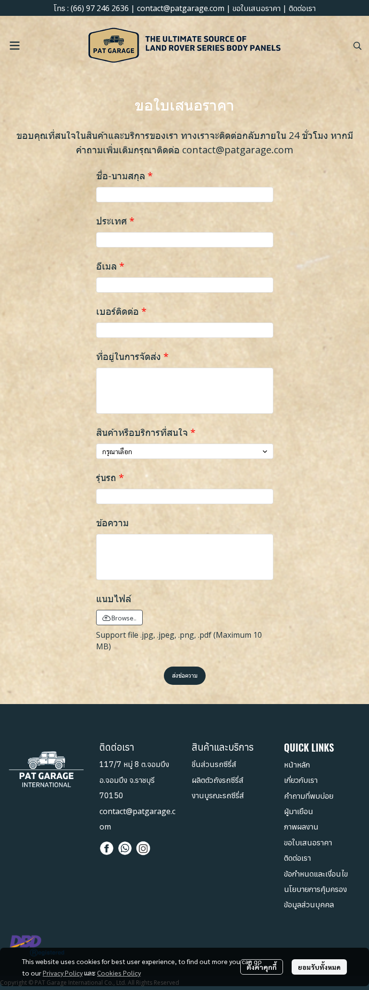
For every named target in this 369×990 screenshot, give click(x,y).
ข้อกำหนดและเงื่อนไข (316, 874)
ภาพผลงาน (301, 826)
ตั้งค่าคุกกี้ (261, 967)
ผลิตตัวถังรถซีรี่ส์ (218, 780)
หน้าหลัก (297, 764)
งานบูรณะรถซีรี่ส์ (218, 795)
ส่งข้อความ (184, 675)
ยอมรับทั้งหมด (319, 967)
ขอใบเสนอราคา (257, 8)
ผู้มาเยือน (298, 811)
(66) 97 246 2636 (100, 8)
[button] (357, 45)
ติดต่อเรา (302, 8)
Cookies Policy (119, 972)
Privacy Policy (63, 972)
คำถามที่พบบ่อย (308, 796)
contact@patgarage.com (180, 8)
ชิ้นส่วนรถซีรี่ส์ (214, 764)
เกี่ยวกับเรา (301, 780)
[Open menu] (14, 45)
